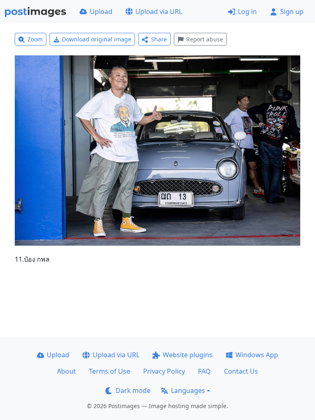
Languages (188, 390)
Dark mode (133, 390)
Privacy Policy (164, 371)
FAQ (204, 371)
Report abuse (204, 39)
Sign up (292, 11)
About (66, 371)
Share (159, 39)
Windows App (256, 354)
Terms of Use (109, 371)
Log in (247, 11)
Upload (101, 11)
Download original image (96, 39)
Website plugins (187, 354)
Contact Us (241, 371)
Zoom (35, 39)
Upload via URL (158, 11)
